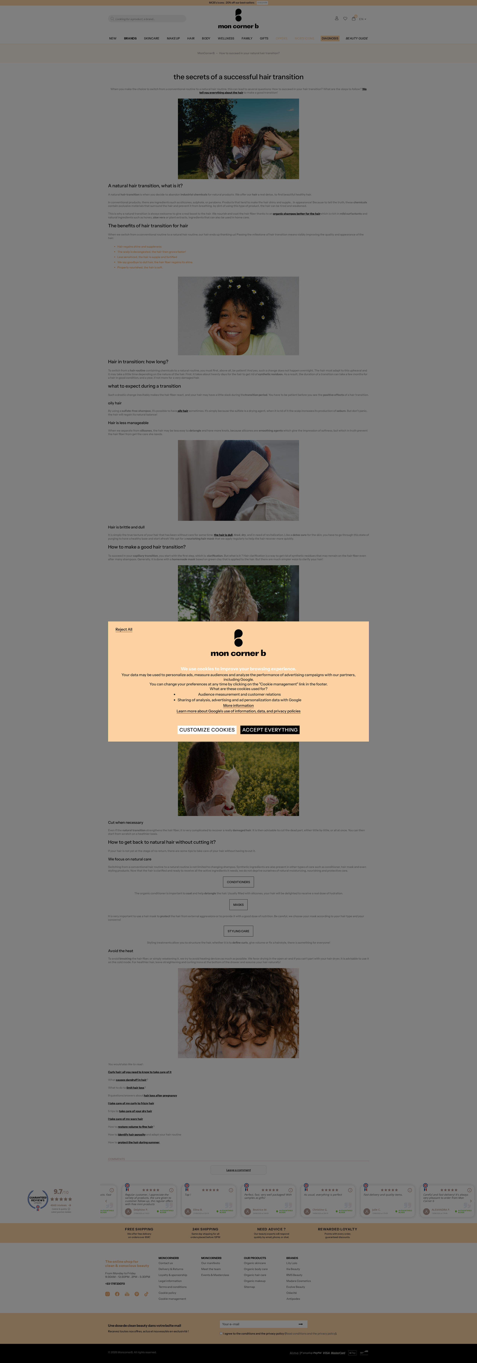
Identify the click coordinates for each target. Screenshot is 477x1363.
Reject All (124, 629)
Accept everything (270, 730)
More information (238, 705)
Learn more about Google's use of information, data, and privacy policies (239, 711)
